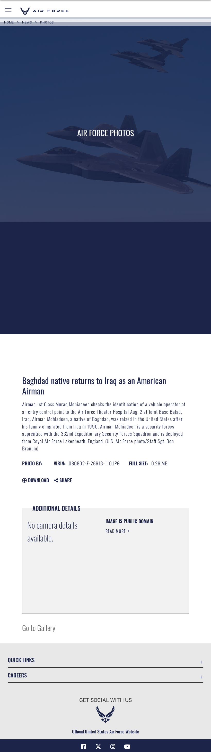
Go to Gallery (38, 627)
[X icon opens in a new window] (98, 746)
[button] (8, 11)
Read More (116, 531)
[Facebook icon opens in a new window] (84, 746)
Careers (17, 675)
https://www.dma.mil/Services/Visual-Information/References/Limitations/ (137, 596)
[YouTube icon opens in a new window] (127, 746)
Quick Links (21, 660)
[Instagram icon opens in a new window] (113, 746)
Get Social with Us (105, 700)
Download (38, 480)
